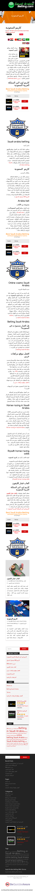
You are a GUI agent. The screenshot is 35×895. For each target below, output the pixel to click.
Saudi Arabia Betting (18, 581)
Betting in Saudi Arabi (10, 797)
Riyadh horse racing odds (21, 479)
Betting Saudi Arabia (13, 689)
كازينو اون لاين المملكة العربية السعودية (18, 509)
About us (9, 685)
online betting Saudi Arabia (15, 736)
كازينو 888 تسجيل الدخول (22, 197)
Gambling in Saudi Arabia (18, 733)
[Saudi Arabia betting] (21, 8)
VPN (16, 371)
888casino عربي (11, 663)
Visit (25, 101)
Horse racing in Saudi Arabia (15, 427)
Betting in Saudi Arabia (17, 729)
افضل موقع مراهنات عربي (21, 382)
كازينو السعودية (12, 32)
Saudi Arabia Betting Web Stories (13, 872)
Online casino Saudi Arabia (17, 30)
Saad (8, 30)
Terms (8, 692)
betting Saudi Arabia (22, 349)
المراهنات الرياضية (11, 677)
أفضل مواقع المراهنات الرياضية (15, 696)
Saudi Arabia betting (15, 741)
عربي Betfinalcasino (14, 78)
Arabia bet (20, 212)
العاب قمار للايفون (13, 579)
